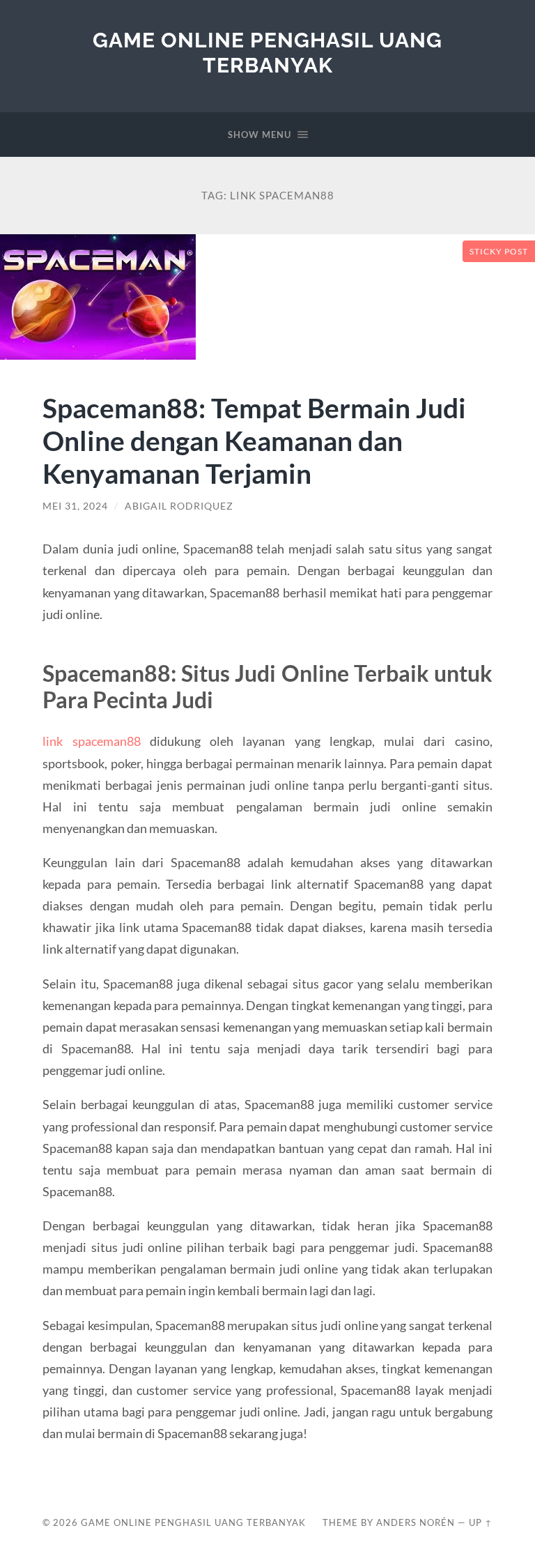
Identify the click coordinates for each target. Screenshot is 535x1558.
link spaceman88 (91, 741)
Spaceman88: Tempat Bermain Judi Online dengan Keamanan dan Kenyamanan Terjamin (254, 440)
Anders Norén (415, 1522)
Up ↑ (481, 1522)
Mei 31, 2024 (75, 506)
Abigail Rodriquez (179, 506)
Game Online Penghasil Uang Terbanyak (267, 52)
